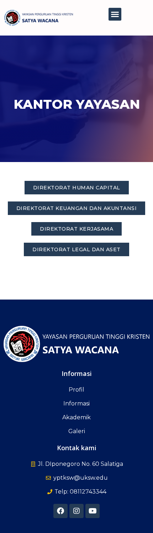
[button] (115, 14)
